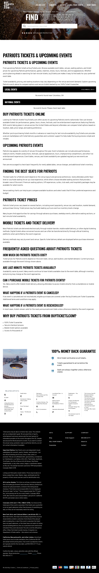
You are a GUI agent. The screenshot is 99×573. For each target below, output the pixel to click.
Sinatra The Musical (73, 400)
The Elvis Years (88, 396)
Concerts (52, 5)
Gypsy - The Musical (25, 412)
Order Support (69, 438)
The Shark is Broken (89, 401)
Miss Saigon (55, 402)
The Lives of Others (89, 400)
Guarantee (23, 553)
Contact (83, 445)
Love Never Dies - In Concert (57, 394)
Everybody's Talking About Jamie (25, 399)
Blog (50, 438)
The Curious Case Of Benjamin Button (89, 394)
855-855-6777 (40, 5)
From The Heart (24, 406)
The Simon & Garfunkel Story (88, 403)
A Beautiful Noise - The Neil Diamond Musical (9, 404)
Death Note (23, 393)
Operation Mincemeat (58, 409)
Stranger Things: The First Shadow (73, 407)
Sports (63, 5)
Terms (34, 553)
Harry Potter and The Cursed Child (42, 395)
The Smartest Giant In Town (89, 406)
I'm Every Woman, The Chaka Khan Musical (42, 403)
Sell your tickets (76, 5)
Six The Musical (72, 402)
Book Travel (91, 5)
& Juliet (6, 397)
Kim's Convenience (41, 409)
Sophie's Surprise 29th (73, 404)
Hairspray (39, 393)
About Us (84, 441)
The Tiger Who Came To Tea (89, 409)
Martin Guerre (56, 400)
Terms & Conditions (22, 568)
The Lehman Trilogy (89, 398)
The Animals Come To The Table (74, 414)
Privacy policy (34, 568)
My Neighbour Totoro (58, 404)
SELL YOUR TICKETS (55, 441)
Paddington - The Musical (73, 394)
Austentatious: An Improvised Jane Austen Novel (9, 409)
